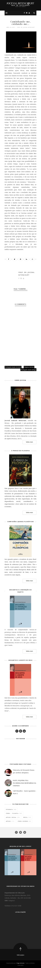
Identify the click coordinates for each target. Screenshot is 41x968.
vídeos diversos (23, 821)
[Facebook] (16, 731)
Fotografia (9, 809)
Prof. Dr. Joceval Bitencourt (27, 273)
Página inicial (29, 367)
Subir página (20, 955)
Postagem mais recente (13, 367)
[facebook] (16, 832)
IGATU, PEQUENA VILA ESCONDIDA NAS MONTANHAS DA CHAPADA (24, 783)
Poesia (25, 817)
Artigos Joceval (11, 817)
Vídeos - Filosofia (12, 813)
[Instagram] (26, 13)
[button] (6, 13)
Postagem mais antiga (28, 370)
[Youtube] (24, 731)
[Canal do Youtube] (29, 13)
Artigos (8, 821)
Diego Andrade (21, 963)
